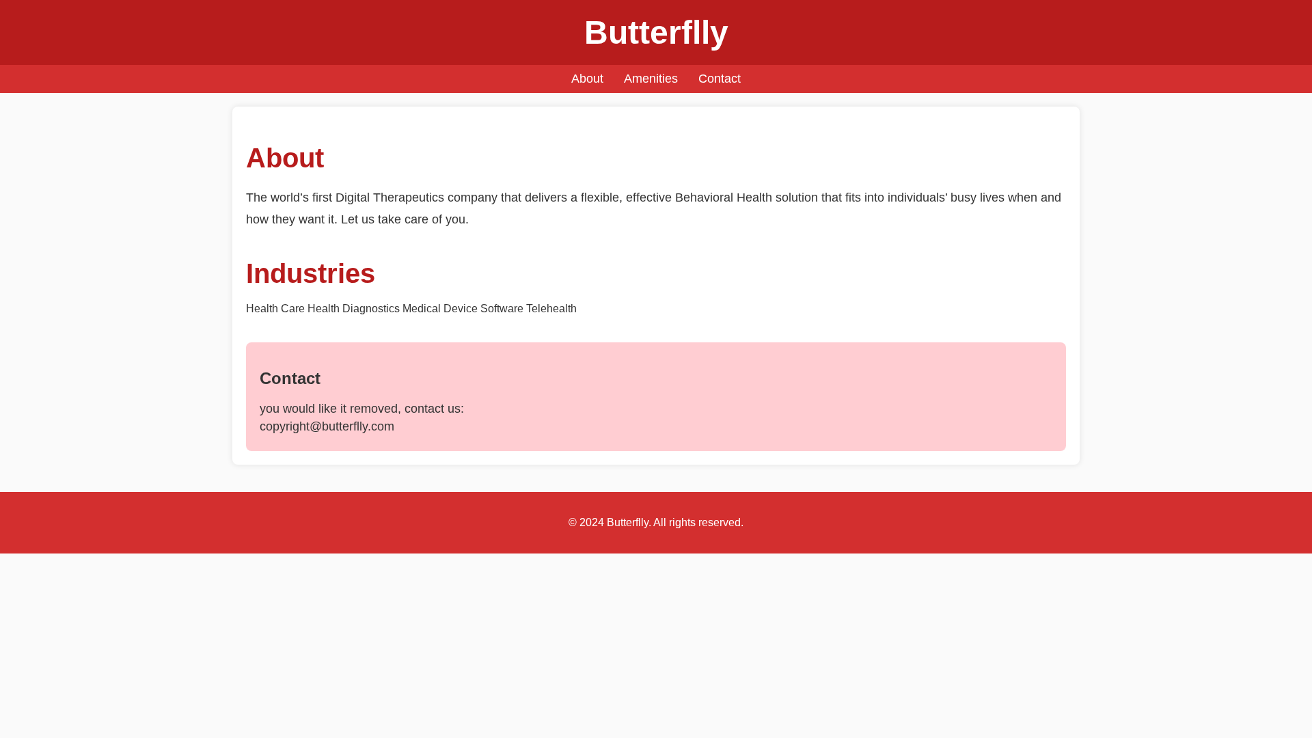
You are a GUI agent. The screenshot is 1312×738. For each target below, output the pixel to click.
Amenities (651, 78)
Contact (719, 78)
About (587, 78)
